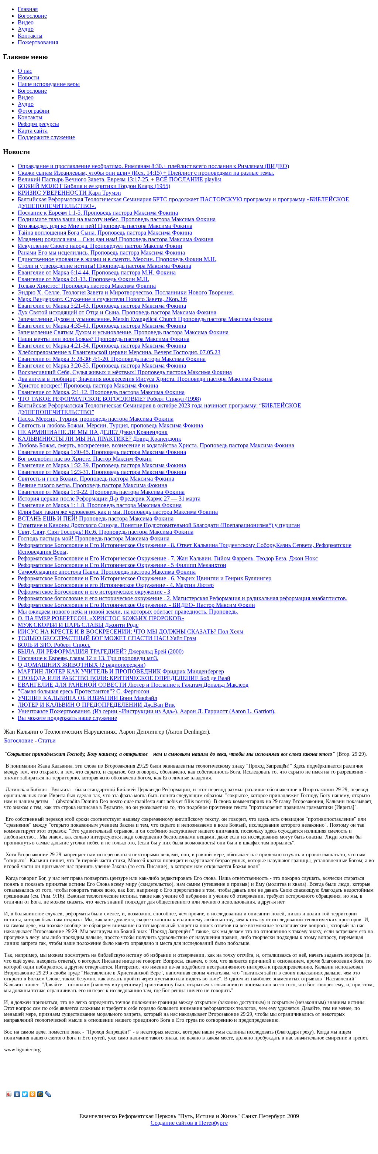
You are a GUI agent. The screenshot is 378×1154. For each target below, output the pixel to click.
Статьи (47, 740)
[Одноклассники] (33, 1094)
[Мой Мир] (40, 1094)
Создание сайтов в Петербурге (189, 1123)
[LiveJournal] (48, 1094)
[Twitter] (25, 1094)
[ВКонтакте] (17, 1094)
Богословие (19, 740)
